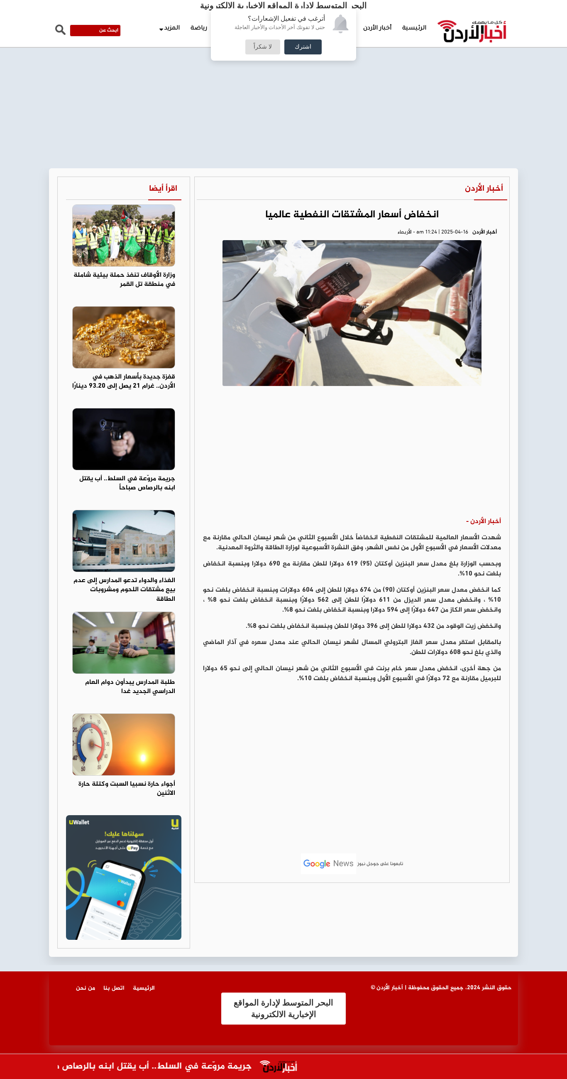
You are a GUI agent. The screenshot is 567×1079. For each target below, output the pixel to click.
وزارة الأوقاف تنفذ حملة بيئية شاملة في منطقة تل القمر (124, 280)
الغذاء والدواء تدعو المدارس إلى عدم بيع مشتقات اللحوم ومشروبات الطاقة (124, 590)
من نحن (85, 988)
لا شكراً (263, 47)
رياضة (199, 28)
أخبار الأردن (377, 28)
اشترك (303, 47)
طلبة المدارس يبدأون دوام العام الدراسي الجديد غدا (130, 687)
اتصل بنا (114, 988)
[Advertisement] (283, 62)
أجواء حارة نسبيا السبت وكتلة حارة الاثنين (126, 789)
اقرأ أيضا (163, 189)
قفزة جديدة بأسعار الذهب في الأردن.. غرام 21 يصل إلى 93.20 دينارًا (123, 381)
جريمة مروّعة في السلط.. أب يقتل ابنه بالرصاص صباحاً (127, 483)
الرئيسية (414, 28)
